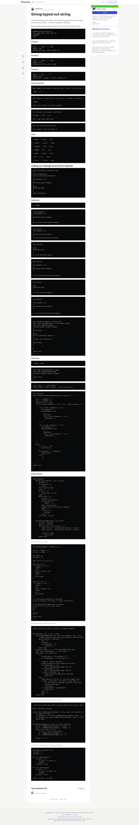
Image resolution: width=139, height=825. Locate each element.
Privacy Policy (70, 816)
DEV (75, 819)
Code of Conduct (54, 799)
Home (63, 814)
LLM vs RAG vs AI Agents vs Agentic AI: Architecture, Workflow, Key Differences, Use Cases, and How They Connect (104, 34)
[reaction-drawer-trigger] (23, 57)
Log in (103, 2)
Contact (75, 814)
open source (60, 819)
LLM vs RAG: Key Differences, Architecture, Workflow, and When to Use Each (104, 41)
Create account (112, 2)
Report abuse (63, 799)
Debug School (49, 812)
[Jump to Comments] (23, 62)
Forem (52, 819)
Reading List (69, 814)
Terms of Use (78, 816)
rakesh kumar (39, 8)
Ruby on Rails (67, 820)
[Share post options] (23, 78)
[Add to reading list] (23, 68)
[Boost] (23, 73)
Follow (104, 12)
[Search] (32, 2)
